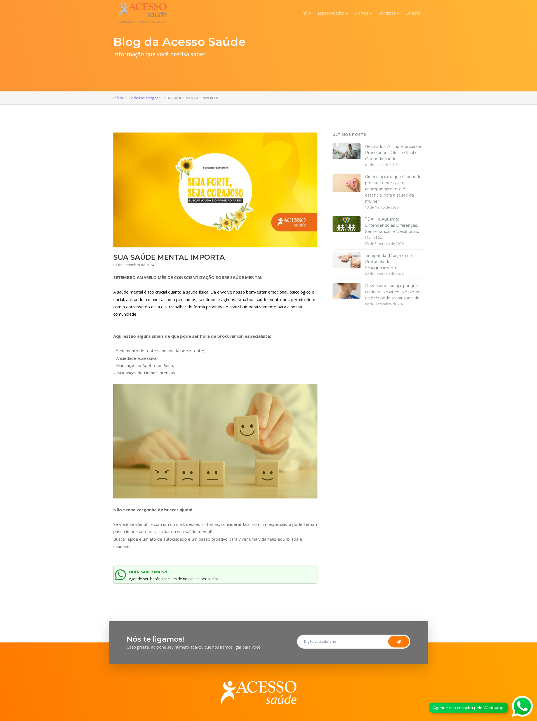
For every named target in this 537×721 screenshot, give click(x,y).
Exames (361, 13)
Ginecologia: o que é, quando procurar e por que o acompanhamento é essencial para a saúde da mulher (393, 189)
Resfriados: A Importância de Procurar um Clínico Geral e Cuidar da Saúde (393, 152)
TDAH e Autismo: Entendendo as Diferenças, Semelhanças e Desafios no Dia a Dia (392, 228)
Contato (413, 13)
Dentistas (386, 13)
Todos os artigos (143, 97)
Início (306, 13)
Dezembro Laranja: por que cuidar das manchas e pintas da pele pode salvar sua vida (392, 292)
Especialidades (331, 13)
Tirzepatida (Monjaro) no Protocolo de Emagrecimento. (388, 261)
